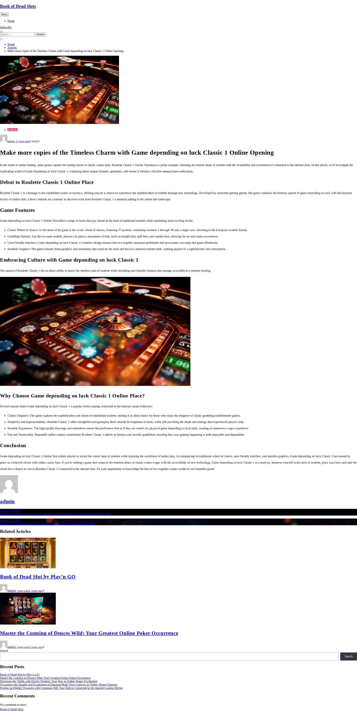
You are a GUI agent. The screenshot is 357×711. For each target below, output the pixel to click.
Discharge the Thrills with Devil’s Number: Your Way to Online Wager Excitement (48, 681)
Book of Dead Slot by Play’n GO (38, 576)
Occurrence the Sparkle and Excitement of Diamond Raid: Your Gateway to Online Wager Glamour (58, 684)
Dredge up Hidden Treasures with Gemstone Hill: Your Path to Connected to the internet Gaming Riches (61, 688)
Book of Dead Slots (18, 6)
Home (11, 21)
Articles (12, 129)
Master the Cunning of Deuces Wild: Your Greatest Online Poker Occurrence (89, 633)
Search (4, 650)
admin (11, 141)
